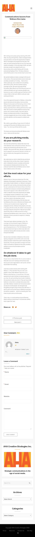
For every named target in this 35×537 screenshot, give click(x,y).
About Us (12, 531)
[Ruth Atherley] (17, 31)
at (15, 345)
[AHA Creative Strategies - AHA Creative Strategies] (13, 8)
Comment (7, 408)
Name (7, 372)
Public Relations (18, 27)
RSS (18, 333)
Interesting (17, 23)
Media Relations (18, 25)
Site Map (29, 531)
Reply (27, 354)
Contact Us (21, 531)
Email (7, 384)
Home (4, 531)
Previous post (17, 318)
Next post (17, 322)
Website (6, 396)
